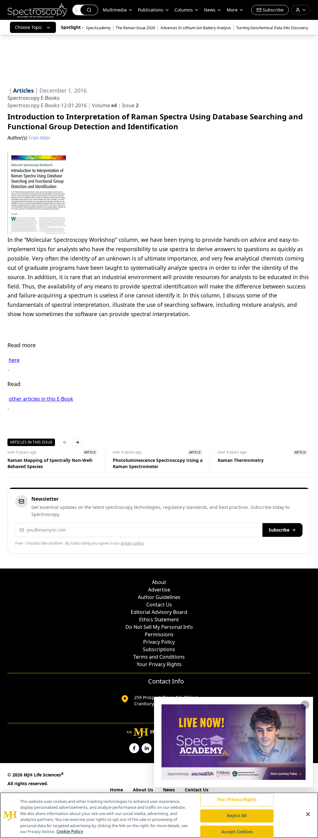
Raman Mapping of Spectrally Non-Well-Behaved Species (50, 463)
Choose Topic (28, 27)
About (159, 582)
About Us (143, 790)
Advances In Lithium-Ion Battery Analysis (196, 27)
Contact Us (159, 604)
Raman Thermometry (241, 460)
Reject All (237, 815)
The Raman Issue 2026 (135, 27)
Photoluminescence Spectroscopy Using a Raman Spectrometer (157, 463)
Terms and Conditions (159, 656)
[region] (159, 815)
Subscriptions (159, 649)
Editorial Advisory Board (159, 612)
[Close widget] (305, 705)
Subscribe (279, 530)
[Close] (308, 814)
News (169, 790)
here (14, 360)
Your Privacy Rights (159, 664)
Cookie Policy (70, 831)
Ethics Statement (159, 619)
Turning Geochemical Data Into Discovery (272, 27)
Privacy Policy (159, 641)
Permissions (159, 634)
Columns (184, 10)
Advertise (159, 589)
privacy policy (132, 543)
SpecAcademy (98, 27)
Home (116, 790)
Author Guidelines (159, 597)
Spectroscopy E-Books (33, 97)
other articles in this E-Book (41, 398)
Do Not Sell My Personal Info (159, 627)
